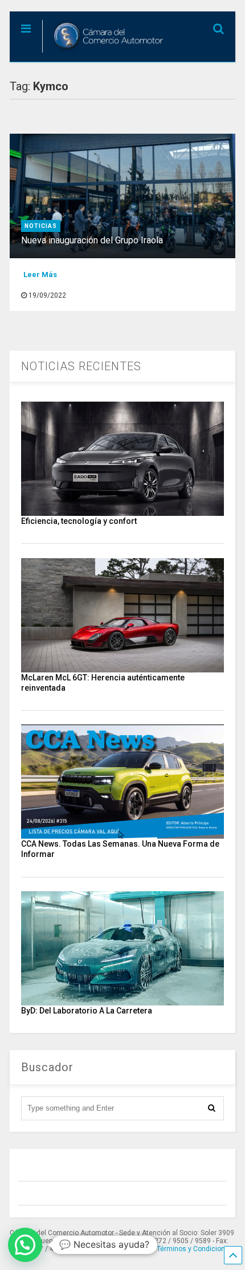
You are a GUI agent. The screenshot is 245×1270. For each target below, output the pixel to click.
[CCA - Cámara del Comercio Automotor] (104, 53)
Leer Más (40, 274)
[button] (25, 1245)
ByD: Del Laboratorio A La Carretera (86, 1010)
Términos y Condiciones (195, 1249)
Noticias (40, 226)
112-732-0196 (117, 1249)
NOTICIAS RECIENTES (81, 366)
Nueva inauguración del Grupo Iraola (92, 240)
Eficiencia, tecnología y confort (79, 521)
